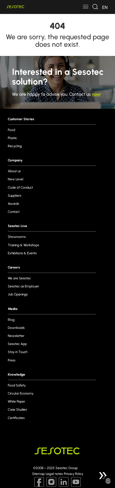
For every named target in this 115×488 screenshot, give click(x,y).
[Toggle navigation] (85, 7)
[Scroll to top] (102, 475)
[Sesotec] (15, 6)
